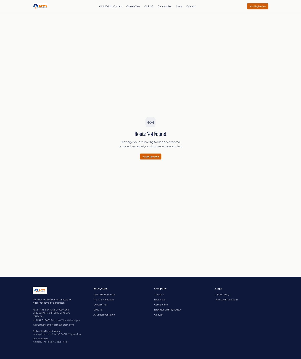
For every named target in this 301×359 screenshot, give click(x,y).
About (179, 6)
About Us (159, 294)
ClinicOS (148, 6)
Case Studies (164, 6)
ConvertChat (133, 6)
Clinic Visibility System (110, 6)
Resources (159, 299)
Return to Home (151, 156)
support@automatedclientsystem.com (53, 324)
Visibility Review (258, 6)
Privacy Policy (222, 294)
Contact (190, 6)
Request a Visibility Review (167, 309)
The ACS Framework (103, 299)
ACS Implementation (104, 314)
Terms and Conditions (226, 299)
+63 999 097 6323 (42, 320)
